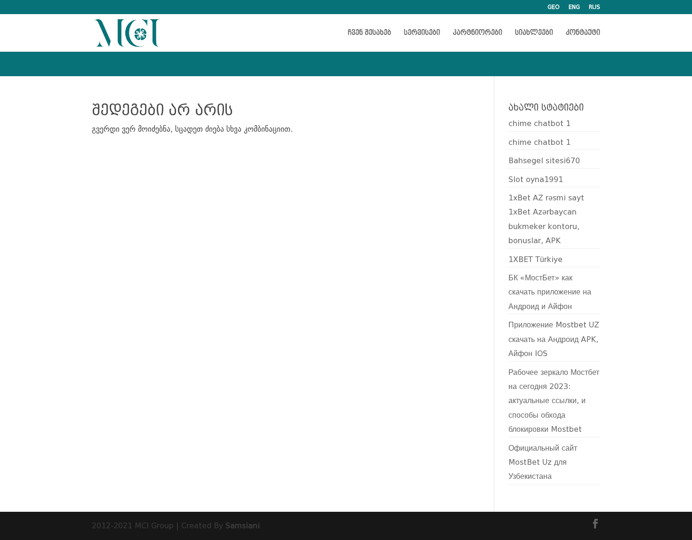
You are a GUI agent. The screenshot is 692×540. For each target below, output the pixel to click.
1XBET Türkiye (535, 259)
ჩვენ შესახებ (369, 33)
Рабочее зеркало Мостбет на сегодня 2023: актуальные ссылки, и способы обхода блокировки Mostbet (553, 401)
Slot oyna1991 (535, 179)
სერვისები (422, 33)
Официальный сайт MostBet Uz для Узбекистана (542, 462)
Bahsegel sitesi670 (544, 160)
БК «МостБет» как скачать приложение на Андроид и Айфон (549, 292)
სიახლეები (534, 33)
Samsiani (242, 525)
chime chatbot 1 (539, 123)
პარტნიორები (477, 33)
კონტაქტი (583, 33)
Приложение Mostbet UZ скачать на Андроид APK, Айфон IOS (553, 339)
